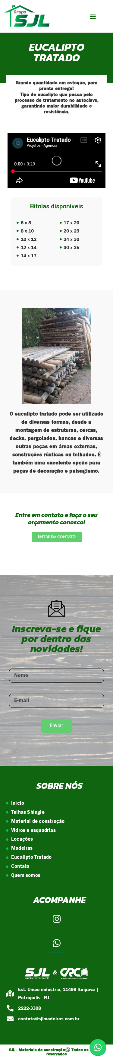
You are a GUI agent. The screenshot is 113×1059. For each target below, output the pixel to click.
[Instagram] (57, 919)
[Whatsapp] (57, 943)
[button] (93, 16)
